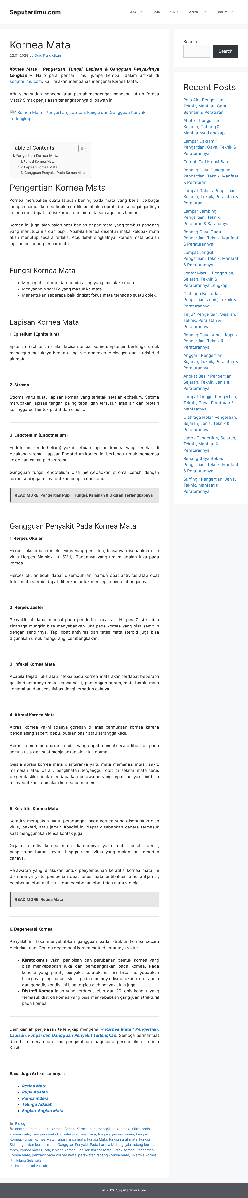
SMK (156, 12)
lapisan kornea (64, 1150)
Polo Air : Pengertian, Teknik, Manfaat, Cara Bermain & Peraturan (204, 106)
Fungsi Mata (97, 1139)
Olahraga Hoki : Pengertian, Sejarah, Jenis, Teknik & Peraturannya (210, 423)
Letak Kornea (123, 1150)
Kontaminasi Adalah (31, 1166)
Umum (221, 12)
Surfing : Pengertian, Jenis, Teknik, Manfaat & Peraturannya (209, 485)
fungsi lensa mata (71, 1139)
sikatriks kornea (144, 1155)
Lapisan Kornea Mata (40, 167)
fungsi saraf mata (123, 1139)
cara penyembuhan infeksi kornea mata (64, 1134)
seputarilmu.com (26, 81)
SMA (133, 12)
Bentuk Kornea (76, 1129)
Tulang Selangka (28, 1160)
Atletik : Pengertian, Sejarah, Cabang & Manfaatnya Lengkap (204, 126)
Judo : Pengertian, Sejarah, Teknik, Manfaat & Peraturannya (209, 444)
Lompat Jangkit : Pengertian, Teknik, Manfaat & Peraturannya (210, 258)
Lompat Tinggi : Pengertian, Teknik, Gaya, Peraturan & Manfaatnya (210, 402)
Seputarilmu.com (35, 12)
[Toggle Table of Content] (80, 148)
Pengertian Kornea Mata (37, 155)
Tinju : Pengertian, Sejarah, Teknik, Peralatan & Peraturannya (209, 320)
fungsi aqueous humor (116, 1134)
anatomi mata (26, 1129)
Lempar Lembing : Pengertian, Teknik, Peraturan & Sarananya (205, 217)
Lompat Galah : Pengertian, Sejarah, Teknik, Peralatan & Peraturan (210, 196)
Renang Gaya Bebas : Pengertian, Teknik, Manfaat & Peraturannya (210, 464)
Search (190, 41)
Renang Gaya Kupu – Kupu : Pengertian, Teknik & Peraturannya (210, 341)
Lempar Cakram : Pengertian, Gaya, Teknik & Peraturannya (209, 147)
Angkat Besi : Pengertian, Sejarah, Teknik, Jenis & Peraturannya (208, 382)
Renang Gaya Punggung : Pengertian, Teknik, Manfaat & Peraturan (210, 176)
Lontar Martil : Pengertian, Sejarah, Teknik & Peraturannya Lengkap (208, 279)
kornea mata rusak (35, 1150)
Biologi (20, 1123)
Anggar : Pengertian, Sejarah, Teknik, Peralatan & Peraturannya (210, 361)
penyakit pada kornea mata (54, 1155)
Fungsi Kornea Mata (39, 161)
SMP (174, 12)
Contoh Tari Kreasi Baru (206, 161)
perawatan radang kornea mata (103, 1155)
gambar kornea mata (38, 1144)
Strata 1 (194, 12)
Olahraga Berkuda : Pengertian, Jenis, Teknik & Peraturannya (209, 299)
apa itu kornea (50, 1129)
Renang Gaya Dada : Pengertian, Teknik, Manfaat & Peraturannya (210, 238)
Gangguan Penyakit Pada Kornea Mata (55, 173)
